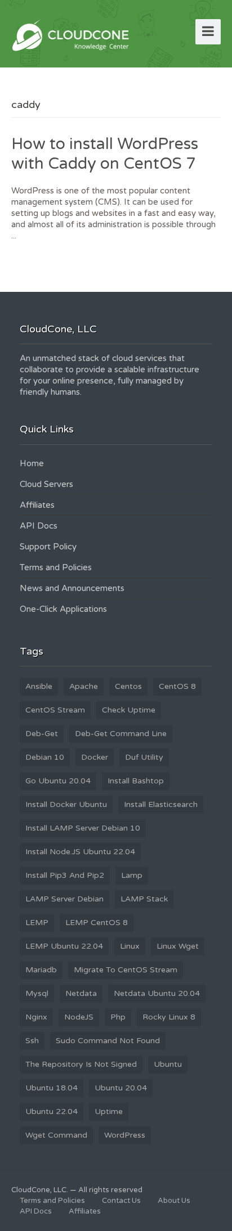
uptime (109, 1111)
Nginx (36, 1017)
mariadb (41, 970)
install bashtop (136, 781)
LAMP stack (144, 899)
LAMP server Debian (64, 899)
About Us (174, 1200)
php (118, 1017)
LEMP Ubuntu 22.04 (64, 946)
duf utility (144, 757)
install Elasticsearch (161, 804)
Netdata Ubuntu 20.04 (157, 993)
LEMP (36, 922)
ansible (38, 686)
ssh (32, 1040)
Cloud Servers (46, 484)
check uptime (128, 710)
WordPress (124, 1135)
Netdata (81, 993)
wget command (56, 1135)
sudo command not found (108, 1040)
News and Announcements (72, 588)
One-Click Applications (63, 609)
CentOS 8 (177, 686)
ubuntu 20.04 (121, 1088)
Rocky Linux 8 (168, 1017)
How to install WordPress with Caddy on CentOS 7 (104, 153)
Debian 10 (44, 757)
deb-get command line (121, 733)
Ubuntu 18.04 (51, 1088)
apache (83, 686)
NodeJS (78, 1017)
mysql (36, 993)
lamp (131, 875)
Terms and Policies (56, 567)
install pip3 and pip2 (64, 875)
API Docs (38, 526)
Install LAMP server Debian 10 (82, 828)
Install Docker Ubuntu (66, 804)
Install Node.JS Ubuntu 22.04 (80, 851)
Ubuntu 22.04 (51, 1111)
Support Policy (48, 547)
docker (94, 757)
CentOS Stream (55, 710)
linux (130, 946)
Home (32, 463)
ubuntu (168, 1064)
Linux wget (178, 946)
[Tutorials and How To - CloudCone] (72, 34)
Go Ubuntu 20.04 (58, 781)
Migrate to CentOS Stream (125, 970)
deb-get (41, 733)
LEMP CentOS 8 (96, 922)
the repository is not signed (81, 1064)
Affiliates (37, 505)
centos (128, 686)
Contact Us (121, 1200)
